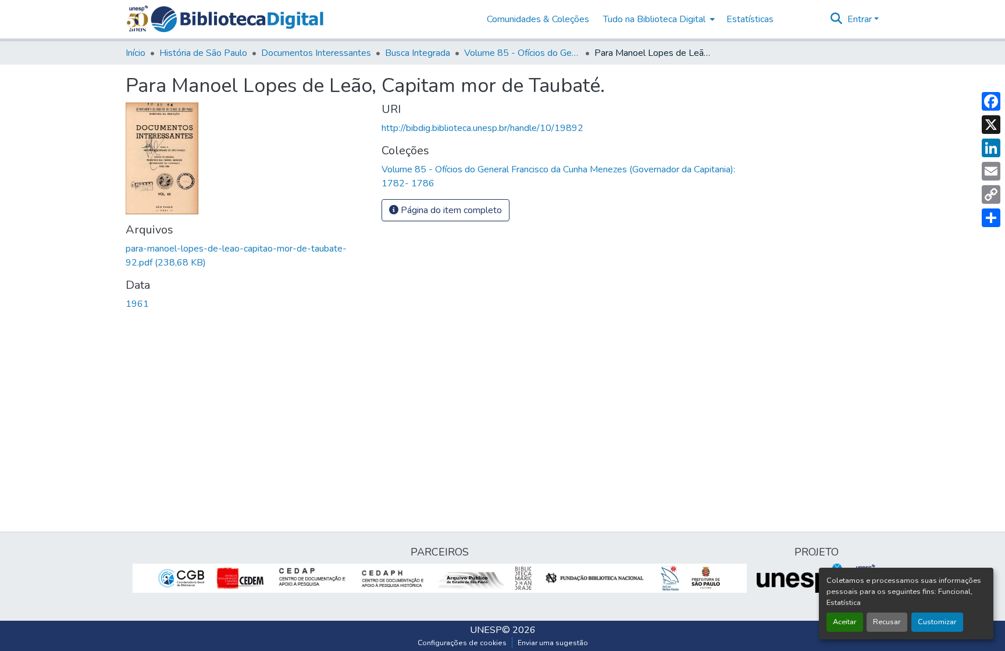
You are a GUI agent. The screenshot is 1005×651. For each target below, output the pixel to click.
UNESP (486, 630)
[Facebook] (991, 101)
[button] (237, 19)
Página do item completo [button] (450, 210)
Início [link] (135, 53)
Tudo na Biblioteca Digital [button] (654, 19)
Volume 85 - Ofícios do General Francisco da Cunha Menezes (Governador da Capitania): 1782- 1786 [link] (522, 53)
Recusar (887, 622)
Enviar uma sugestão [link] (553, 643)
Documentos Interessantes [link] (316, 53)
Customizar (937, 622)
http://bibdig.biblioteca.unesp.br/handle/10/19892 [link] (482, 128)
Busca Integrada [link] (417, 53)
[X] (991, 124)
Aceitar (845, 622)
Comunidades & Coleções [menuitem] (538, 19)
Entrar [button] (860, 19)
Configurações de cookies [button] (462, 643)
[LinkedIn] (991, 148)
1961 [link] (137, 304)
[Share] (991, 217)
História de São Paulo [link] (203, 53)
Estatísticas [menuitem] (750, 19)
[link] (247, 256)
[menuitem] (658, 19)
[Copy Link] (991, 194)
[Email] (991, 171)
